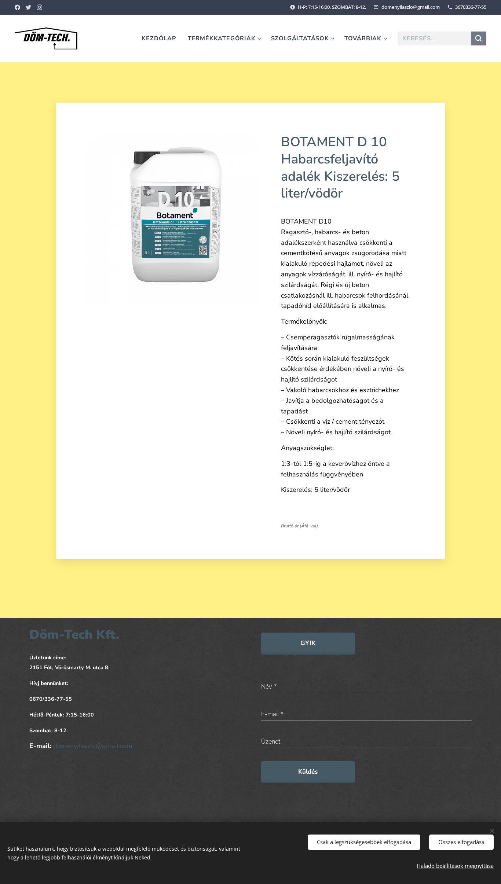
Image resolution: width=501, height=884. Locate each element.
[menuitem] (161, 38)
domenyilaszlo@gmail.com (410, 7)
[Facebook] (17, 7)
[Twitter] (28, 7)
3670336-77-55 (470, 7)
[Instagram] (39, 7)
